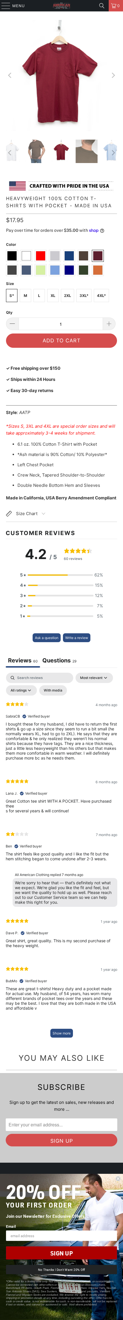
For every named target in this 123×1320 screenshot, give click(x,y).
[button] (61, 575)
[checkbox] (53, 690)
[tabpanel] (61, 857)
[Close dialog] (118, 1179)
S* (11, 295)
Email (11, 1226)
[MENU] (3, 5)
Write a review (76, 638)
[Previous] (10, 75)
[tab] (59, 661)
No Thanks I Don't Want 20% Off (61, 1269)
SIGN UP (61, 1253)
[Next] (112, 75)
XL (53, 295)
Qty (9, 312)
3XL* (84, 295)
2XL (67, 295)
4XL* (101, 295)
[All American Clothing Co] (61, 5)
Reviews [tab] (23, 660)
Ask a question (46, 638)
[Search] (101, 5)
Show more (62, 1033)
